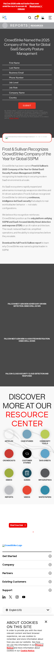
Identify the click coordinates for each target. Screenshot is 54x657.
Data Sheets (45, 461)
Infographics (45, 480)
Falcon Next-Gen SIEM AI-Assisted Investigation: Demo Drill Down (27, 340)
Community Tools (45, 442)
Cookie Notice (27, 650)
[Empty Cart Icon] (42, 17)
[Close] (46, 622)
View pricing (25, 532)
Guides (27, 480)
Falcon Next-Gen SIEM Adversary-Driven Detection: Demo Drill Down (27, 305)
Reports (18, 25)
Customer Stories (27, 462)
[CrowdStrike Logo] (4, 17)
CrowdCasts (9, 461)
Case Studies (27, 441)
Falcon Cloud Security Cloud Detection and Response (27, 375)
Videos (27, 497)
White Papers (45, 497)
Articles (9, 441)
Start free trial (16, 525)
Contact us (36, 525)
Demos (9, 480)
